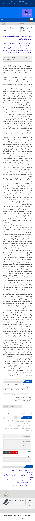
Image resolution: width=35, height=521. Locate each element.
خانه (32, 3)
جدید (29, 467)
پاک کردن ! (7, 452)
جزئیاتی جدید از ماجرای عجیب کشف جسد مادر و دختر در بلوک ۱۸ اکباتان (17, 37)
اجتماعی (29, 28)
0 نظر (24, 29)
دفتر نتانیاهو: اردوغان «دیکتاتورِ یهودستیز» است (20, 400)
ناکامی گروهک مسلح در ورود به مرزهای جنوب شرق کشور (18, 395)
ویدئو (21, 6)
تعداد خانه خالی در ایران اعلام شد (23, 397)
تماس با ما (21, 3)
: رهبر (3, 3)
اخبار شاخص (29, 31)
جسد (14, 414)
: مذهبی (30, 6)
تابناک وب (14, 519)
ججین (16, 66)
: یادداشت (9, 3)
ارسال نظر (14, 452)
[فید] (2, 19)
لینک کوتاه (24, 407)
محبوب (16, 467)
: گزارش (15, 3)
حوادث (9, 414)
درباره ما (27, 3)
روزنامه (25, 6)
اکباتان (22, 414)
